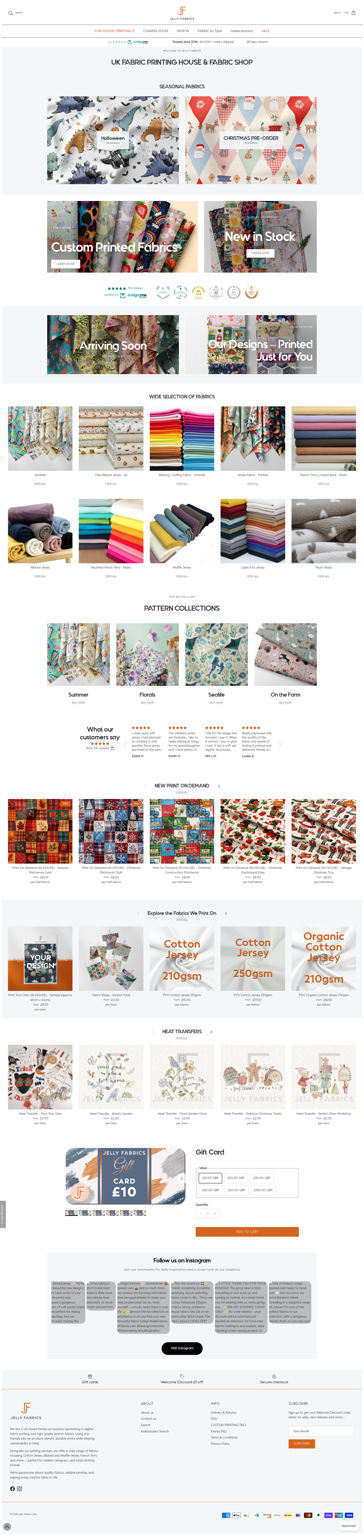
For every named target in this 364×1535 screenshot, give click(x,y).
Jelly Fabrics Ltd (27, 1514)
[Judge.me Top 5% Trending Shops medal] (234, 292)
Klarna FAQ (219, 1431)
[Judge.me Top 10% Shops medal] (251, 292)
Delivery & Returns (223, 1412)
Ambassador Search (155, 1431)
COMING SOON (155, 31)
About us (147, 1412)
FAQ (214, 1418)
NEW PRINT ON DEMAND (182, 786)
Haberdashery (241, 31)
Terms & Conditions (224, 1437)
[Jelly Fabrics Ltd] (182, 13)
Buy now (78, 703)
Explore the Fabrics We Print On (182, 913)
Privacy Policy (220, 1444)
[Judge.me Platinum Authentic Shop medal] (163, 292)
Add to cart (247, 1231)
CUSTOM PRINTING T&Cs (228, 1425)
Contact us (148, 1418)
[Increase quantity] (216, 1213)
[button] (126, 745)
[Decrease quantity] (199, 1213)
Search (145, 1425)
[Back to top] (7, 1527)
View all (182, 792)
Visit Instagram (182, 1348)
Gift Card (210, 1152)
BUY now (147, 703)
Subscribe (302, 1444)
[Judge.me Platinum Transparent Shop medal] (180, 292)
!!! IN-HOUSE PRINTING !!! (115, 31)
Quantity (202, 1204)
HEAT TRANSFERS (182, 1031)
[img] (100, 743)
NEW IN (183, 31)
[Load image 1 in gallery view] (125, 1176)
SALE (265, 31)
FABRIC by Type (210, 31)
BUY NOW (285, 703)
